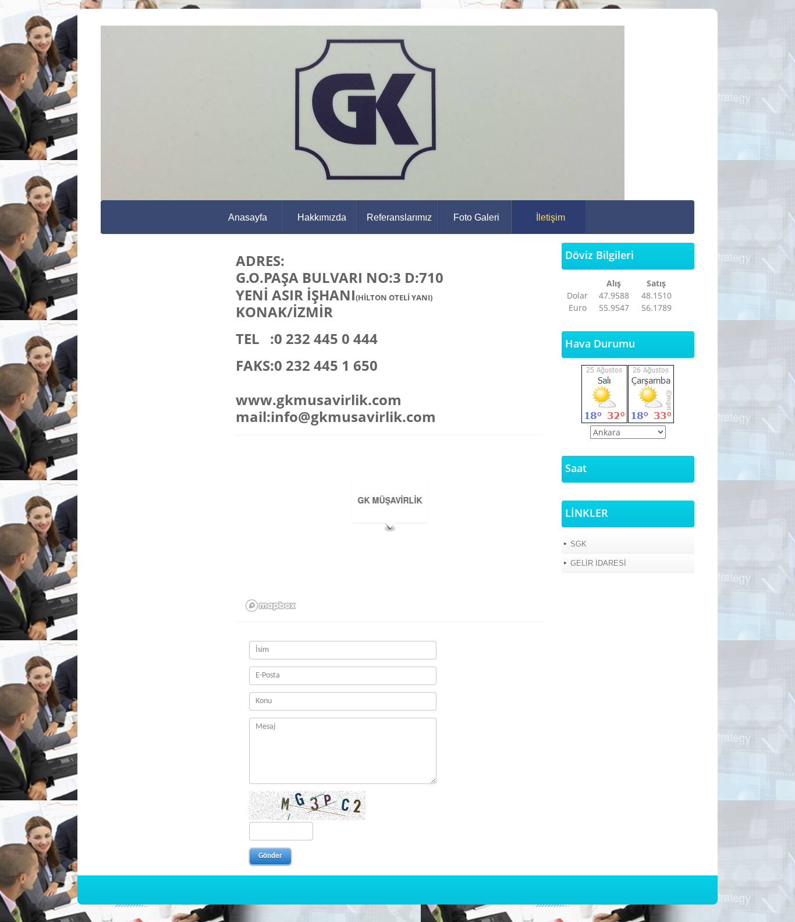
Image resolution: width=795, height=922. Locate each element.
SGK (578, 544)
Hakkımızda (321, 217)
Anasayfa (247, 217)
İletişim (550, 217)
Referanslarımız (399, 217)
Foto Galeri (476, 217)
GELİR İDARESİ (598, 563)
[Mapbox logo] (270, 605)
